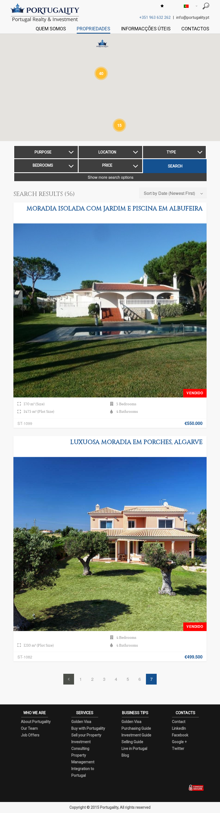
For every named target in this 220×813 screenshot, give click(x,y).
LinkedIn (179, 728)
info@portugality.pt (192, 17)
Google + (179, 742)
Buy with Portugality (88, 728)
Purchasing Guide (136, 728)
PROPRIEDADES (93, 28)
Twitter (178, 748)
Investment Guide (136, 735)
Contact (178, 721)
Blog (125, 755)
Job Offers (30, 735)
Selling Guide (132, 742)
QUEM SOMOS (51, 28)
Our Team (29, 728)
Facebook (180, 735)
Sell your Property (86, 735)
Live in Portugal (134, 748)
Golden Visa (81, 721)
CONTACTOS (195, 28)
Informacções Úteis (146, 28)
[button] (102, 43)
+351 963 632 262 (155, 17)
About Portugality (36, 721)
